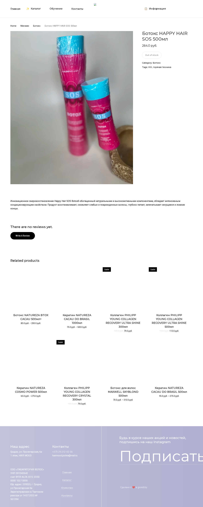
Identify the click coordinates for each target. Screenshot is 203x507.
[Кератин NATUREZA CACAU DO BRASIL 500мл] (169, 360)
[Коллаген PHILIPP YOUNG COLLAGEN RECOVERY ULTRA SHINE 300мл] (123, 288)
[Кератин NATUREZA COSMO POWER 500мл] (31, 360)
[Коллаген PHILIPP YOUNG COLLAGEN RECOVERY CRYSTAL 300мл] (77, 360)
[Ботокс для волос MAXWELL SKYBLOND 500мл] (123, 360)
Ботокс (37, 26)
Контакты (67, 495)
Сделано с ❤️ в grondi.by (133, 487)
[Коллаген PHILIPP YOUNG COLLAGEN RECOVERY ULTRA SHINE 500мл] (169, 288)
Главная (67, 472)
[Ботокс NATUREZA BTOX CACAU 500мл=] (31, 288)
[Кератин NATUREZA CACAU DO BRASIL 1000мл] (77, 288)
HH (150, 67)
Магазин (25, 26)
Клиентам (67, 488)
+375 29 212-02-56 (62, 451)
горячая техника (162, 67)
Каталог (67, 480)
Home (13, 26)
